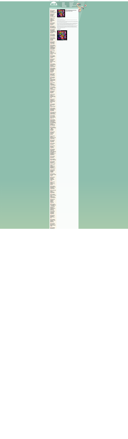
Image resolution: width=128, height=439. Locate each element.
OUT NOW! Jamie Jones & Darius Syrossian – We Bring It (53, 359)
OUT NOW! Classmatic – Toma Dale (53, 384)
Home (63, 2)
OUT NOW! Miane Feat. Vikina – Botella (52, 220)
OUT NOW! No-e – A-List (53, 432)
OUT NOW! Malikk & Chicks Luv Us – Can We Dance (53, 364)
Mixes (63, 4)
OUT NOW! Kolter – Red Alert (53, 174)
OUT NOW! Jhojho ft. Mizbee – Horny (52, 171)
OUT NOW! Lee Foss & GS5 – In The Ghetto (52, 117)
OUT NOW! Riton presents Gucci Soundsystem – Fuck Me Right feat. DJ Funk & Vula (53, 393)
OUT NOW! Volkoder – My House (53, 35)
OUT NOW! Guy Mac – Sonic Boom (53, 418)
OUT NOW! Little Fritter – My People (53, 301)
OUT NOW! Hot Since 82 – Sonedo (53, 205)
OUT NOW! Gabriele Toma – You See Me (53, 257)
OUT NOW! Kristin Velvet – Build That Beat (52, 60)
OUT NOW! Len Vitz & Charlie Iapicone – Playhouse (52, 309)
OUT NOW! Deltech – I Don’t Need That (52, 225)
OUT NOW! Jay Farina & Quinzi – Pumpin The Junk (53, 289)
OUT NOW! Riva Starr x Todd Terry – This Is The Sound (53, 349)
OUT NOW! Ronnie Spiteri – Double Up (52, 15)
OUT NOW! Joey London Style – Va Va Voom (53, 52)
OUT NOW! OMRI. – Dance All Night (52, 183)
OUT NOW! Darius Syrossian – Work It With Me (53, 208)
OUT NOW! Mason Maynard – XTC (52, 216)
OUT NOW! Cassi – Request (52, 292)
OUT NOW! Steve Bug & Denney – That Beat (53, 187)
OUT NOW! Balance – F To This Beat (53, 27)
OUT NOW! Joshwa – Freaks (52, 91)
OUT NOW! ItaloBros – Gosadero (53, 253)
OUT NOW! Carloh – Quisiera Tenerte (52, 212)
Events (71, 3)
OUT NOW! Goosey (52, 144)
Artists (71, 4)
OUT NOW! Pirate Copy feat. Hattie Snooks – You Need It (53, 422)
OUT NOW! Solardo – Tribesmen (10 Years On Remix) (53, 31)
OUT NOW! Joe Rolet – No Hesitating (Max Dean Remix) (52, 79)
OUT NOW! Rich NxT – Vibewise (52, 429)
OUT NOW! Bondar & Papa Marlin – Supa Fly (53, 234)
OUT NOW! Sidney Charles (52, 146)
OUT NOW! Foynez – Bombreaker (53, 11)
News (63, 3)
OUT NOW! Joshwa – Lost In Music (52, 133)
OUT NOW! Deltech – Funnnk (52, 140)
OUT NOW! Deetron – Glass (52, 387)
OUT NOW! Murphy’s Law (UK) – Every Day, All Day (52, 229)
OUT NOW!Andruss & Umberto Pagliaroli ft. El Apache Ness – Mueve (53, 333)
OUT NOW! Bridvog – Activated (52, 74)
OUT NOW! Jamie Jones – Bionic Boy (53, 372)
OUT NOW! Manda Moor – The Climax (52, 376)
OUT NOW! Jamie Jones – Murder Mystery (53, 109)
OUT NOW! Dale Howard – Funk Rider (52, 84)
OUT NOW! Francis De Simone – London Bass (52, 354)
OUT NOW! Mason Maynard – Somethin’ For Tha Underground (53, 413)
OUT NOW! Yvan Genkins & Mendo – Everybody (52, 166)
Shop (70, 6)
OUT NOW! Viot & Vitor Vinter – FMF (53, 280)
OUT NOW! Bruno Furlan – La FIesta (53, 268)
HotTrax (64, 5)
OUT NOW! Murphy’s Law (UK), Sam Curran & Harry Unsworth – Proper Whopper (53, 152)
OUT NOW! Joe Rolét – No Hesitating (52, 105)
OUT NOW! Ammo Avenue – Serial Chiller (52, 201)
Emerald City (72, 5)
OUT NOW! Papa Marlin (53, 159)
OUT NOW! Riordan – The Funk (52, 42)
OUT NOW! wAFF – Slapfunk (52, 277)
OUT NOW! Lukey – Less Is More (53, 426)
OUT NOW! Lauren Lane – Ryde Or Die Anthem (53, 238)
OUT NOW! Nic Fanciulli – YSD (52, 250)
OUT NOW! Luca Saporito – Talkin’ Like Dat (52, 96)
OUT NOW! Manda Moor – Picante (52, 296)
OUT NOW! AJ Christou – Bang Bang (53, 113)
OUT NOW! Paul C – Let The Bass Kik (53, 264)
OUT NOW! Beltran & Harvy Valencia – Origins (52, 246)
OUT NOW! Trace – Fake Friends (53, 242)
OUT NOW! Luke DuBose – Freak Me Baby (52, 19)
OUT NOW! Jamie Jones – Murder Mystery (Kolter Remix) (53, 70)
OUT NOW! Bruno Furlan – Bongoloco (53, 323)
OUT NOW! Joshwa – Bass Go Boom (52, 305)
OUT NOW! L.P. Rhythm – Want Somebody (53, 88)
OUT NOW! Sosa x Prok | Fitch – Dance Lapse (53, 345)
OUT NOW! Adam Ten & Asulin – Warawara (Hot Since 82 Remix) (53, 47)
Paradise (64, 6)
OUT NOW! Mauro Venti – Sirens (52, 368)
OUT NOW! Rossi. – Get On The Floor (52, 284)
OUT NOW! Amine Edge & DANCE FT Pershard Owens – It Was (53, 272)
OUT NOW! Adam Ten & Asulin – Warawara (53, 65)
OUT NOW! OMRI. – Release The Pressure (53, 137)
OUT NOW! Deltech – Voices (52, 23)
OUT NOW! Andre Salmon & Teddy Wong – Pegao (53, 327)
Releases (71, 2)
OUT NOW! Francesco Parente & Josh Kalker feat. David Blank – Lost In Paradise (53, 401)
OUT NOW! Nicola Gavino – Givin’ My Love (52, 178)
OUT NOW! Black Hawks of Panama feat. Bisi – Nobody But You (53, 340)
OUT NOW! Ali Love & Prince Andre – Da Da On (52, 318)
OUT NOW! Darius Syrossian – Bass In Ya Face (53, 101)
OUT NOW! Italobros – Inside (53, 56)
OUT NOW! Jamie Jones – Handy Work (53, 436)
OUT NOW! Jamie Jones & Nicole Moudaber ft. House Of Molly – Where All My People (53, 122)
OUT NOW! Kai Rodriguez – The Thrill (53, 314)
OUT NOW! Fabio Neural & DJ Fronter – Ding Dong (53, 380)
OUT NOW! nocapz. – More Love (52, 162)
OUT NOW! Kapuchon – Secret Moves (53, 39)
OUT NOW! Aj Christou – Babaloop (53, 260)
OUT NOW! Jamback (52, 157)
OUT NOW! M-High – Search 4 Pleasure (53, 191)
